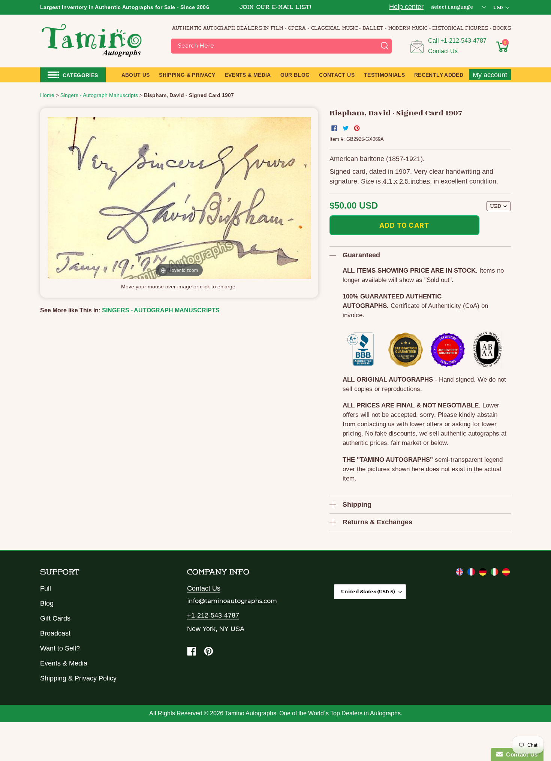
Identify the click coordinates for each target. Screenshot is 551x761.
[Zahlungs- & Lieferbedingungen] (484, 573)
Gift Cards (55, 618)
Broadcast (55, 633)
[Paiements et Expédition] (472, 573)
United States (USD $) (368, 591)
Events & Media (63, 663)
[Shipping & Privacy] (460, 573)
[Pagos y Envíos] (506, 573)
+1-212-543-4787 (463, 40)
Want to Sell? (60, 648)
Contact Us (443, 51)
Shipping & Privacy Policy (78, 678)
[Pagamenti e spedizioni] (495, 573)
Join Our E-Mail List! (275, 7)
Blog (47, 603)
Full (45, 588)
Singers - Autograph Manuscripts (161, 310)
